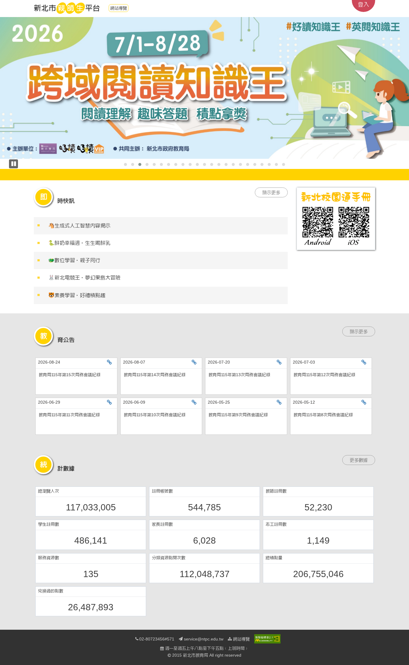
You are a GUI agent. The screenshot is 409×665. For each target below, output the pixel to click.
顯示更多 (271, 192)
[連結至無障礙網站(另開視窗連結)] (267, 638)
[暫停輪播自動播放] (13, 163)
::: (9, 3)
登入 (363, 4)
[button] (125, 164)
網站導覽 (118, 8)
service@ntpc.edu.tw (203, 639)
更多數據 (359, 460)
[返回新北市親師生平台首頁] (67, 8)
